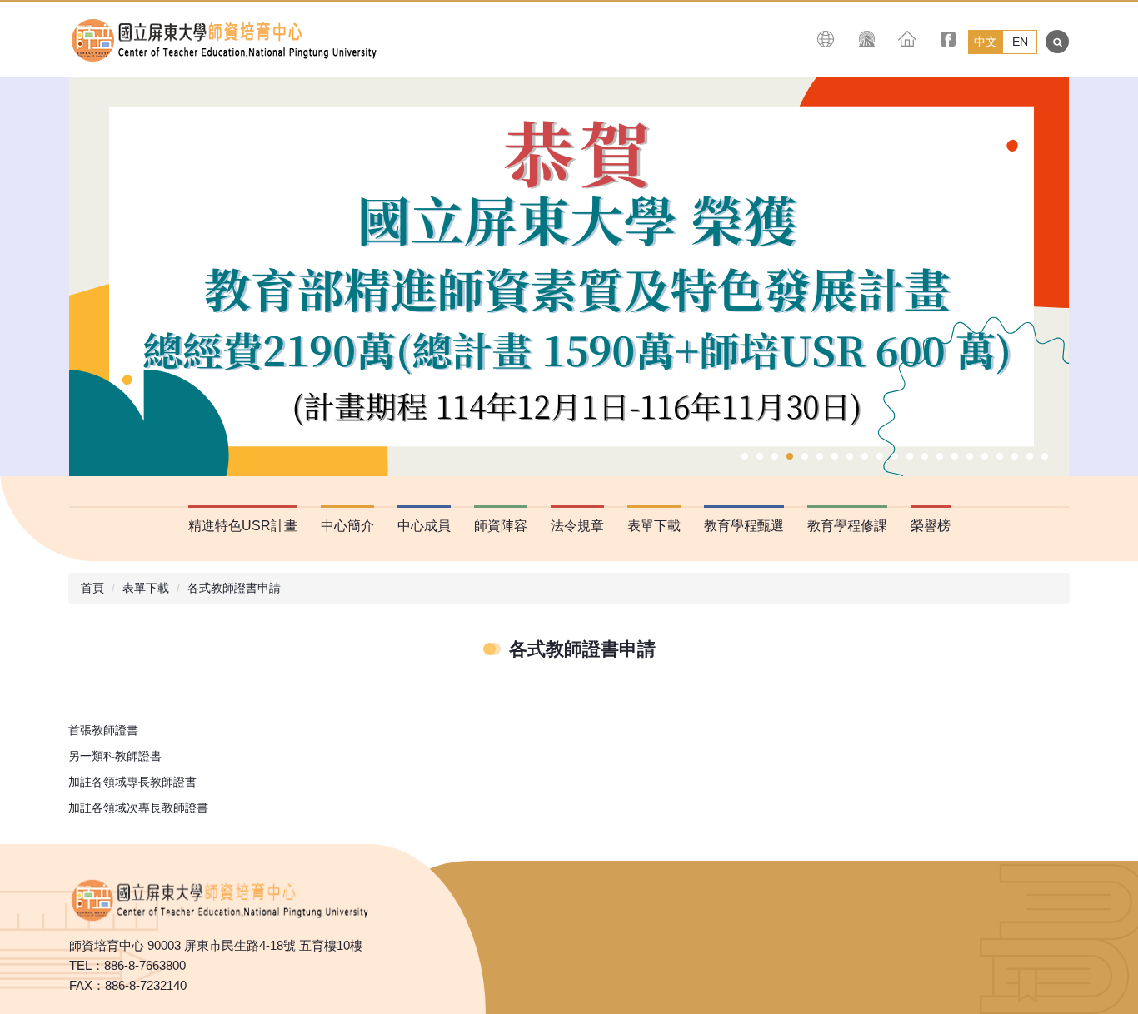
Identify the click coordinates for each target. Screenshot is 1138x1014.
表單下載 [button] (654, 526)
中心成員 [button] (424, 526)
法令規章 (577, 526)
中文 (985, 41)
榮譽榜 (931, 526)
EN (1020, 41)
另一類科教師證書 (115, 756)
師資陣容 (500, 526)
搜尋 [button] (1057, 41)
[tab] (744, 456)
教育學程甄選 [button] (744, 526)
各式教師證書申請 (234, 587)
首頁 (92, 587)
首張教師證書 (103, 730)
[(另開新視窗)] (866, 38)
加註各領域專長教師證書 (132, 781)
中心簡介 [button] (347, 526)
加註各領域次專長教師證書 (138, 807)
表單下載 (145, 587)
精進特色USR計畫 (242, 526)
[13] (219, 898)
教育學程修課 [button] (847, 526)
